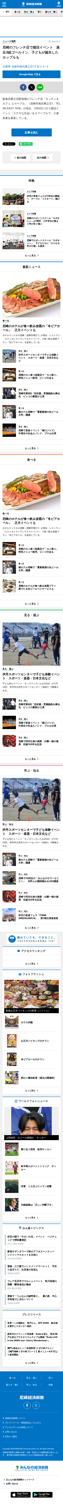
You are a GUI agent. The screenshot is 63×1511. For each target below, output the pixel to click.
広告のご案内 (11, 1436)
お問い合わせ (11, 1432)
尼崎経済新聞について (15, 1418)
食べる (17, 11)
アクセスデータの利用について (19, 1427)
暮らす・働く (51, 11)
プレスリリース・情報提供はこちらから (23, 1422)
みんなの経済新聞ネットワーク (31, 1468)
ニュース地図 (9, 41)
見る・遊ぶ (29, 11)
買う (40, 11)
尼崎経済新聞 (32, 4)
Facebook (27, 1405)
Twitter (36, 1405)
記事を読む (31, 132)
